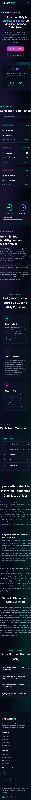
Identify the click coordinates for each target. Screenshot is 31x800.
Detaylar (26, 139)
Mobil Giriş (17, 55)
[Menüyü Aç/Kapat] (28, 3)
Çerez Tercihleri (6, 763)
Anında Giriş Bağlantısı (8, 781)
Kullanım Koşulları (6, 757)
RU (15, 796)
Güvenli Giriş (5, 742)
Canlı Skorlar (5, 736)
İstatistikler (5, 739)
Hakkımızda (5, 754)
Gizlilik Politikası (6, 760)
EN (7, 796)
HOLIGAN (8, 3)
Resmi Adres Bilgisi (7, 778)
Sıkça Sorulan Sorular (7, 745)
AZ (11, 796)
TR (3, 796)
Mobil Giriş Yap (6, 775)
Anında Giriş (16, 49)
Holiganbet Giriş (6, 772)
